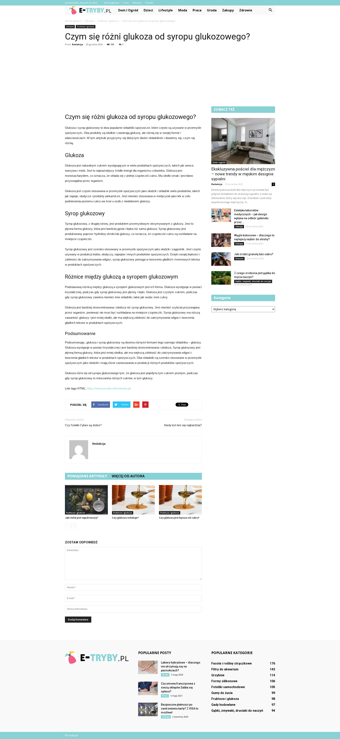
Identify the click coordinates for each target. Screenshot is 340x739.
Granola (239, 258)
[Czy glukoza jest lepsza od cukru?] (180, 499)
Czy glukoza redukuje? (125, 517)
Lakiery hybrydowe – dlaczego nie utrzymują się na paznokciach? (180, 666)
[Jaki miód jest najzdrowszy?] (86, 499)
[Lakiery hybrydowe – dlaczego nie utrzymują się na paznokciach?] (148, 667)
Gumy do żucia (222, 693)
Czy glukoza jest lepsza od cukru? (179, 517)
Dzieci (148, 10)
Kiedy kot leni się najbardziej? (183, 425)
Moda (182, 10)
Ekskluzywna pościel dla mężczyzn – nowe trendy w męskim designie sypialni (243, 174)
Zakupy (228, 10)
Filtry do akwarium (224, 669)
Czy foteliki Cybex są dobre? (83, 425)
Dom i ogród (128, 10)
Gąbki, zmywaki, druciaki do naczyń (253, 281)
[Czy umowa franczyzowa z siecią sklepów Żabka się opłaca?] (148, 688)
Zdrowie (245, 10)
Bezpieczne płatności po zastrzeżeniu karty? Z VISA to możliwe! (179, 708)
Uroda (212, 10)
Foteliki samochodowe (228, 687)
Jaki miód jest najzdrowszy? (81, 517)
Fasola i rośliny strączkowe (231, 663)
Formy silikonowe (224, 681)
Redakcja (77, 44)
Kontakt (149, 2)
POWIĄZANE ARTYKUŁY (87, 476)
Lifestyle (166, 10)
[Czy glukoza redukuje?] (133, 499)
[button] (270, 10)
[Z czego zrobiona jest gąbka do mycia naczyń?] (221, 278)
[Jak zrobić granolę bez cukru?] (221, 259)
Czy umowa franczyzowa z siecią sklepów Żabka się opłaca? (178, 687)
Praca (197, 10)
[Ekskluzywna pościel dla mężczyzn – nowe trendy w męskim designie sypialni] (243, 141)
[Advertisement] (170, 76)
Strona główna (111, 2)
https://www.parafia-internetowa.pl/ (109, 388)
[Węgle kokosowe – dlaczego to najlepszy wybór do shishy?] (221, 240)
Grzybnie (218, 675)
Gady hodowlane (223, 705)
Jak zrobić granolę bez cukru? (253, 254)
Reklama (136, 2)
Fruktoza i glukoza (85, 26)
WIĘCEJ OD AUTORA (128, 476)
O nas (126, 2)
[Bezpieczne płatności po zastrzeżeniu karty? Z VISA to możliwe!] (148, 709)
